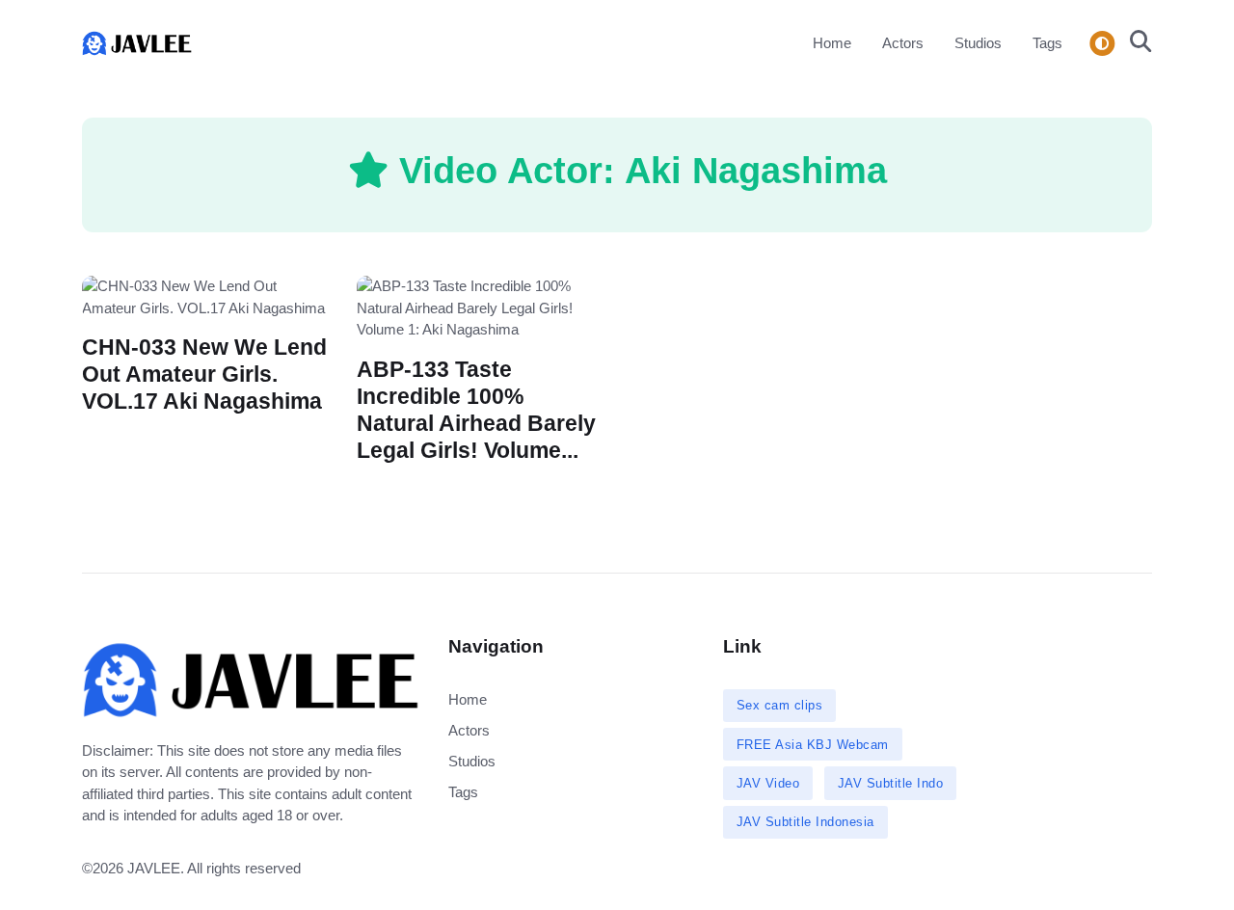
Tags (1047, 43)
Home (832, 43)
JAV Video (768, 783)
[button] (1135, 43)
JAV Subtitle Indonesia (805, 822)
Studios (978, 43)
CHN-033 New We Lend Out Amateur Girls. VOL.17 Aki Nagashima (204, 374)
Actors (903, 43)
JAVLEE (153, 868)
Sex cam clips (780, 705)
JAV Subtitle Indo (891, 783)
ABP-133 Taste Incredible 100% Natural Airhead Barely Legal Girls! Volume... (476, 409)
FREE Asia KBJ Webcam (813, 744)
